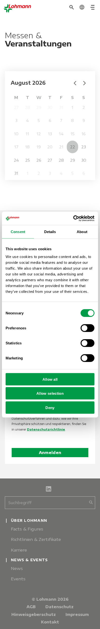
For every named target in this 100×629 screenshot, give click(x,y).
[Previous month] (75, 83)
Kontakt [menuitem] (50, 622)
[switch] (87, 328)
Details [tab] (50, 232)
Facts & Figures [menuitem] (27, 528)
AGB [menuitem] (31, 606)
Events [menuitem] (18, 578)
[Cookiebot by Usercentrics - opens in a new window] (73, 218)
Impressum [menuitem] (77, 614)
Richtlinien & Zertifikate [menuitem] (36, 539)
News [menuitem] (17, 568)
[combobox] (50, 502)
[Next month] (84, 83)
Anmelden (50, 452)
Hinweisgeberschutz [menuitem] (33, 614)
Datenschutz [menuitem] (59, 606)
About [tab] (82, 232)
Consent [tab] (18, 232)
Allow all (50, 379)
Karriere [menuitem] (19, 550)
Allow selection (50, 393)
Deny (49, 407)
